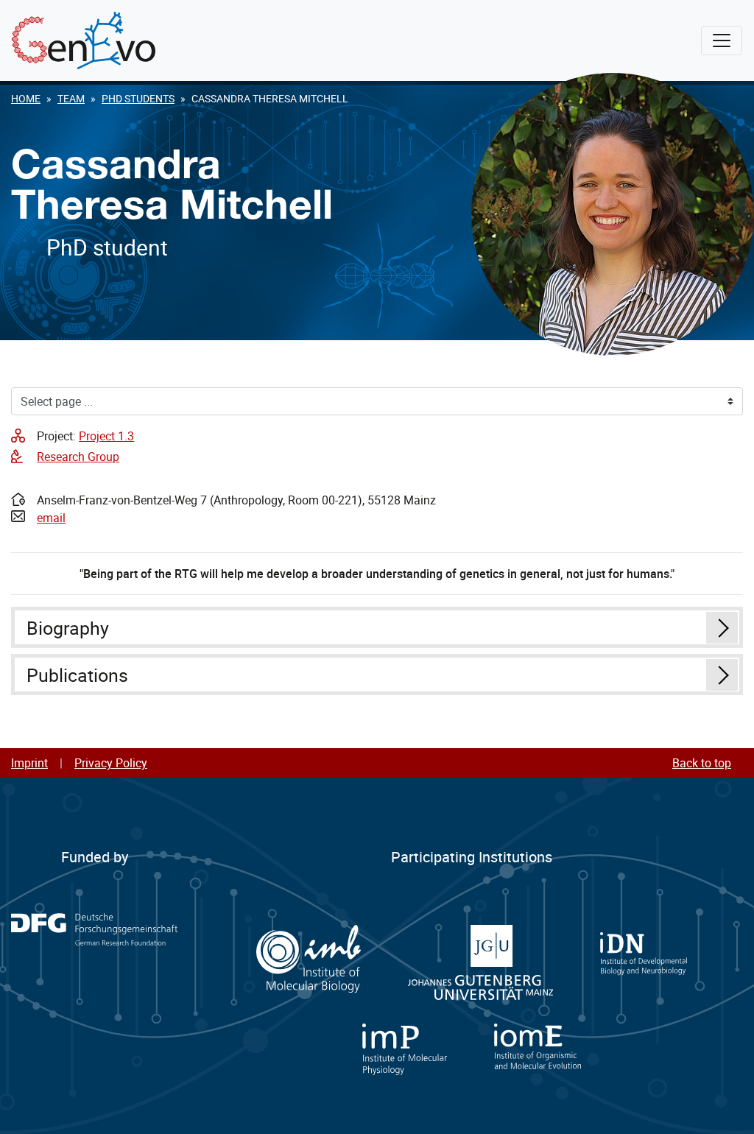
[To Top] (725, 1105)
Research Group (78, 456)
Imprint (29, 763)
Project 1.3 (106, 436)
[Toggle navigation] (721, 40)
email (51, 518)
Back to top (701, 763)
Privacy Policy (110, 763)
